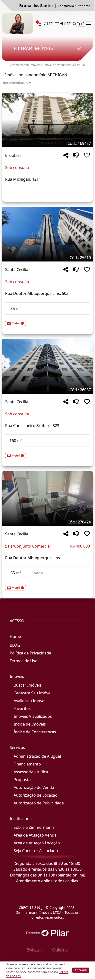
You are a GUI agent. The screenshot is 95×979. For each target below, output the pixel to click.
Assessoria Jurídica (31, 771)
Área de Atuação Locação (37, 843)
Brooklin (13, 155)
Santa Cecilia (16, 269)
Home (15, 636)
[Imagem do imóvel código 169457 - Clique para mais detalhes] (47, 120)
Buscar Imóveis (28, 685)
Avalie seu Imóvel (29, 700)
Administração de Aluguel (37, 756)
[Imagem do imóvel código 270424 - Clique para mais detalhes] (47, 498)
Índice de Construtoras (35, 732)
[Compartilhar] (65, 155)
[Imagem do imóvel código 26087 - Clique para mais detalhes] (47, 366)
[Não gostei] (76, 155)
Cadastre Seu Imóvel (32, 693)
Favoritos (22, 708)
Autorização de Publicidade (39, 803)
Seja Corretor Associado (36, 850)
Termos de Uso (24, 660)
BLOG (15, 645)
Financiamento (27, 764)
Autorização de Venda (34, 787)
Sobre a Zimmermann (34, 827)
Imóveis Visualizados (33, 716)
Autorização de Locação (35, 795)
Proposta (22, 779)
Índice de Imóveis (30, 724)
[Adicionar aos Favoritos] (87, 155)
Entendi (81, 970)
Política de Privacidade (30, 653)
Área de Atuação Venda (35, 835)
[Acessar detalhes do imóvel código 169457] (47, 191)
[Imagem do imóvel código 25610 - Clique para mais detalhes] (47, 234)
